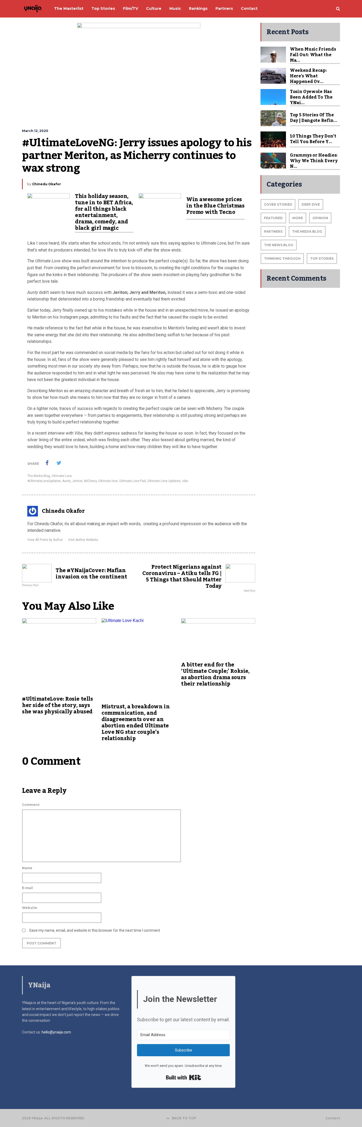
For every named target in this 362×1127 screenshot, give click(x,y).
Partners (273, 231)
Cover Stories (278, 204)
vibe (185, 481)
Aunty (66, 481)
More (297, 218)
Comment (30, 805)
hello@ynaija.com (56, 1032)
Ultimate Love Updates (163, 481)
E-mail (27, 888)
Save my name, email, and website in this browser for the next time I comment (94, 930)
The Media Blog (38, 476)
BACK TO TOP (184, 1118)
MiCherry (90, 481)
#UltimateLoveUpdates (44, 481)
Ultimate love (108, 481)
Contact (332, 1118)
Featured (273, 218)
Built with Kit (183, 1077)
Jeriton (77, 481)
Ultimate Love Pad (132, 481)
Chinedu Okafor (46, 184)
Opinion (320, 218)
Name (27, 868)
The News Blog (278, 245)
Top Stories (322, 258)
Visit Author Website (83, 540)
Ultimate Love (62, 476)
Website (29, 908)
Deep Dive (311, 204)
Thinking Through (282, 258)
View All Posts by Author (45, 540)
